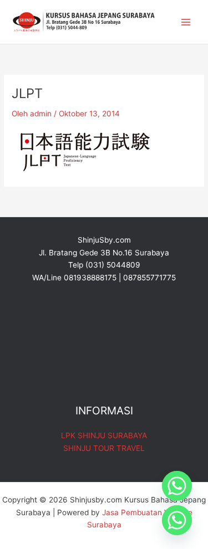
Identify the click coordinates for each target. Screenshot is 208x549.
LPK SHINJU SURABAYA (104, 435)
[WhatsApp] (177, 520)
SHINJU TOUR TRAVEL (104, 448)
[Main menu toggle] (186, 22)
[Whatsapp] (177, 486)
